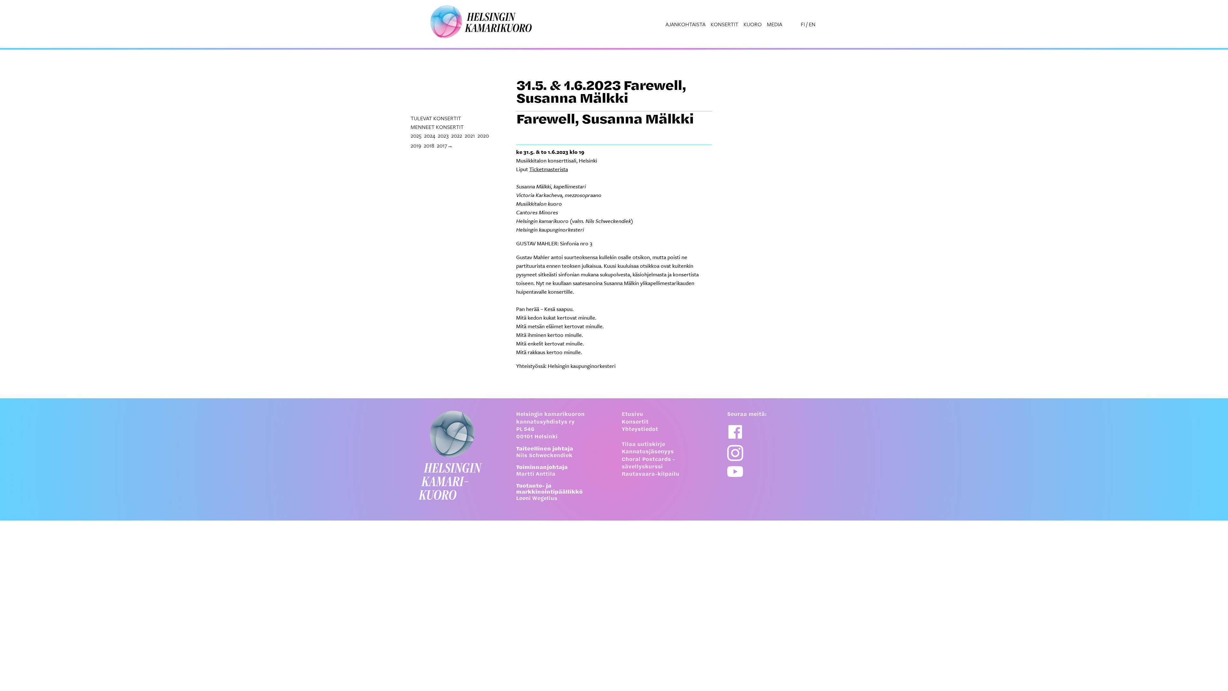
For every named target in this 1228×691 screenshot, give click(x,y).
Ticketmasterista (548, 169)
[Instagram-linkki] (735, 453)
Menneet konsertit (437, 127)
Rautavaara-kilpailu (650, 474)
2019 (416, 145)
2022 (456, 135)
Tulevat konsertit (436, 118)
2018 (429, 145)
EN (812, 24)
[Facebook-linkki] (735, 432)
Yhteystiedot (640, 429)
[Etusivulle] (456, 455)
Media (774, 24)
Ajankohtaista (685, 24)
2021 (470, 135)
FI (803, 24)
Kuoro (753, 24)
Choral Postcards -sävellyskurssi (648, 463)
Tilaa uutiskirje (643, 444)
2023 (443, 135)
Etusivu (632, 414)
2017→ (445, 145)
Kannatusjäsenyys (648, 452)
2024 (429, 135)
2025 (416, 135)
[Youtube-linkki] (735, 471)
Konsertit (724, 24)
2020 (483, 135)
